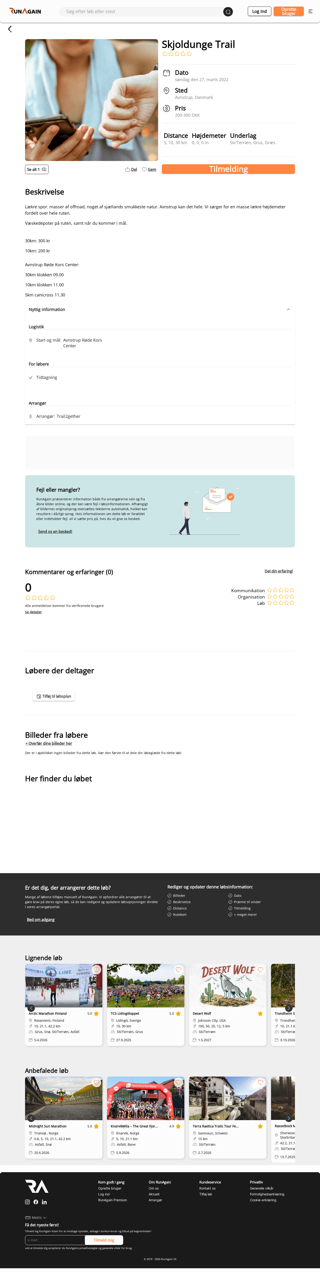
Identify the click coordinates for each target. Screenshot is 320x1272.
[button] (160, 309)
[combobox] (144, 11)
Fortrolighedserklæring (267, 1194)
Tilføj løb (205, 1194)
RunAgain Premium (112, 1200)
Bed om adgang (41, 919)
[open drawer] (310, 11)
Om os (154, 1188)
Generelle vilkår (261, 1188)
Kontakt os (207, 1188)
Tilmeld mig (104, 1240)
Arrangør (155, 1200)
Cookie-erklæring (263, 1200)
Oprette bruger (288, 11)
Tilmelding (228, 169)
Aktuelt (154, 1194)
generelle (107, 1248)
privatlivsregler (88, 1248)
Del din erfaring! (279, 571)
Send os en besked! (55, 531)
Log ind (259, 11)
